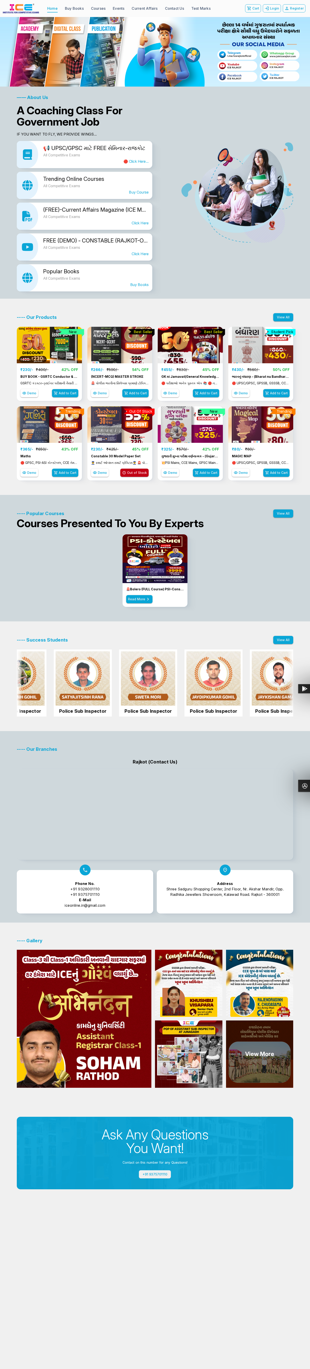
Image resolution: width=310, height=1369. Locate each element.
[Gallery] (155, 52)
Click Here (140, 223)
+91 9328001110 (85, 889)
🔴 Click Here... (136, 161)
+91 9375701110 (85, 894)
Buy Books (139, 284)
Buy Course (139, 192)
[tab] (52, 8)
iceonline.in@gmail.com (85, 905)
